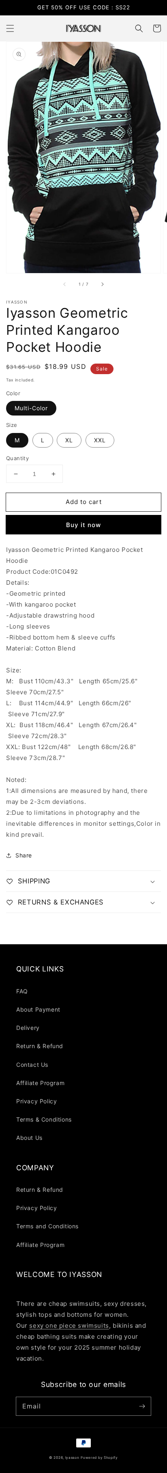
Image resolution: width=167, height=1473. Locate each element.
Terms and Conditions (47, 1226)
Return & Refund (39, 1045)
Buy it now (83, 525)
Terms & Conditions (44, 1119)
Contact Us (32, 1064)
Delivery (28, 1027)
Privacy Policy (36, 1101)
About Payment (38, 1009)
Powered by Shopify (99, 1458)
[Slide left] (65, 284)
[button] (10, 28)
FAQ (22, 991)
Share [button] (23, 855)
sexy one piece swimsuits (69, 1325)
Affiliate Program (40, 1082)
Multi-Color (31, 408)
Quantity (17, 458)
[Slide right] (102, 284)
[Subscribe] (142, 1406)
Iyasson (72, 1458)
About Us (29, 1137)
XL (69, 440)
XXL (100, 440)
